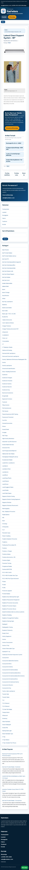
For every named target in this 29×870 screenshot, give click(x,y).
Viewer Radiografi (6, 724)
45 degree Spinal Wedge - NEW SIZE (14, 148)
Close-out (4, 338)
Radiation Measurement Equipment (10, 599)
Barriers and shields (7, 307)
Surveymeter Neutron (7, 685)
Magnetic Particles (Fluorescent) (10, 505)
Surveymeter (5, 657)
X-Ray (3, 736)
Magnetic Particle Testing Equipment (11, 499)
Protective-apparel (7, 590)
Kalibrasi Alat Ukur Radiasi (8, 453)
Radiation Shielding (7, 615)
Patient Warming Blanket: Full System (14, 160)
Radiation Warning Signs (8, 621)
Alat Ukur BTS (5, 259)
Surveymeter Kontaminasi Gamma (10, 682)
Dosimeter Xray (6, 390)
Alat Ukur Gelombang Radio (9, 268)
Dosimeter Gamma (6, 383)
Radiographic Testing (7, 627)
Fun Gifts (4, 420)
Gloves (4, 426)
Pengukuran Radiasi (7, 566)
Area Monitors (5, 295)
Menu (3, 21)
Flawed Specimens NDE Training (10, 414)
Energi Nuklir (5, 396)
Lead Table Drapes (6, 493)
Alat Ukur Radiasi (6, 277)
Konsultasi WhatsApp (12, 128)
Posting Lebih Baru (7, 174)
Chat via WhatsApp (7, 195)
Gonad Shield (5, 429)
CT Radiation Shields (7, 347)
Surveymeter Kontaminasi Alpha (10, 669)
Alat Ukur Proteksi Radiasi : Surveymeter (12, 800)
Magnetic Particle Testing (8, 496)
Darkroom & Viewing (7, 350)
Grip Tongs (4, 435)
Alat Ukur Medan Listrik (7, 271)
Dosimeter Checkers (7, 380)
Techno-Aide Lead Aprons (8, 691)
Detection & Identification (8, 368)
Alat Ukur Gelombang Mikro (8, 265)
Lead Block (5, 475)
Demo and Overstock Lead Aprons (10, 356)
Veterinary (4, 718)
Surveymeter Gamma (7, 666)
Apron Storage (5, 292)
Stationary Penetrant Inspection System (12, 654)
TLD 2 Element (5, 703)
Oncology (4, 523)
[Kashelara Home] (3, 11)
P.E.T (3, 530)
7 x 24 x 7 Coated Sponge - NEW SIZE (13, 154)
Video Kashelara (6, 721)
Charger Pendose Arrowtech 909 (10, 329)
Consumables (5, 341)
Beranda (23, 174)
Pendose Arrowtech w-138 (8, 557)
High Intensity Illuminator (8, 438)
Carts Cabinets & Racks (8, 323)
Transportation (6, 712)
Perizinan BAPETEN (7, 569)
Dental (4, 362)
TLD (3, 700)
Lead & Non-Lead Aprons (8, 463)
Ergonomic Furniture (7, 399)
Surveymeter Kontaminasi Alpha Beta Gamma (13, 676)
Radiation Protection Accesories (10, 603)
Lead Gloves (5, 484)
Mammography (6, 508)
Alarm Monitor (5, 250)
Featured (4, 402)
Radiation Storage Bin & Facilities (10, 618)
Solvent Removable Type (8, 648)
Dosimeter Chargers (7, 377)
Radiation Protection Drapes (9, 606)
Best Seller (5, 310)
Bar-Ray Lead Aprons (7, 301)
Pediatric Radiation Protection (9, 539)
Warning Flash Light (7, 730)
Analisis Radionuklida (7, 283)
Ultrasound (5, 715)
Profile (3, 587)
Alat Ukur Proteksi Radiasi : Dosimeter (11, 767)
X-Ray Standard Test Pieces (9, 743)
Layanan (4, 212)
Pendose (4, 548)
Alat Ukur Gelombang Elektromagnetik (11, 262)
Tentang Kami (5, 209)
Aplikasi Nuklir (5, 286)
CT (3, 344)
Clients (4, 218)
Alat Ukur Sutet (6, 280)
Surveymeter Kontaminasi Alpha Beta (11, 673)
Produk (4, 584)
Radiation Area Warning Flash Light (10, 596)
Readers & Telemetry (7, 630)
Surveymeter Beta (6, 663)
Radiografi (4, 624)
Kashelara (12, 11)
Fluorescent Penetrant (7, 417)
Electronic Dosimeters (7, 393)
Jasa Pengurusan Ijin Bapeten (9, 450)
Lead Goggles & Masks (7, 487)
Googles (4, 432)
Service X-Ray (5, 645)
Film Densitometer (6, 408)
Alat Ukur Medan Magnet (8, 274)
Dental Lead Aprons (7, 365)
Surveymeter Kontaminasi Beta (10, 679)
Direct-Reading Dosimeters (9, 371)
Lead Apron (5, 466)
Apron (3, 289)
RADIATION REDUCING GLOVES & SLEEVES (13, 612)
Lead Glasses (5, 481)
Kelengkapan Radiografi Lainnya (10, 456)
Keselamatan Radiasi (7, 460)
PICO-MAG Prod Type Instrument (10, 578)
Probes (4, 581)
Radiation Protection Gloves (9, 609)
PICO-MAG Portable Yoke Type (10, 575)
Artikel (3, 298)
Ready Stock (5, 633)
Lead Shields (5, 490)
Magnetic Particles (6, 502)
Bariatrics (4, 304)
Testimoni (4, 221)
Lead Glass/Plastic (6, 478)
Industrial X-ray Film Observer (9, 441)
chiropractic (5, 332)
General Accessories (7, 423)
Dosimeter (4, 374)
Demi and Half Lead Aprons (8, 353)
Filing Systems (5, 405)
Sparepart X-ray (6, 651)
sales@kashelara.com (6, 5)
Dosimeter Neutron (7, 386)
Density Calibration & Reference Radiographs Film (14, 359)
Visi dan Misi (5, 727)
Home (6, 29)
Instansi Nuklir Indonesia (8, 444)
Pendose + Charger (7, 551)
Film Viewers (5, 411)
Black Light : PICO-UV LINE (9, 313)
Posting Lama (16, 174)
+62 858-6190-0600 (16, 5)
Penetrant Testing (6, 563)
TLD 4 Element (6, 706)
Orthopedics (5, 526)
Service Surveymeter (7, 642)
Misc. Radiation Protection (8, 511)
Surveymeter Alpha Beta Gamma (10, 660)
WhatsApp (23, 5)
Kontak (4, 17)
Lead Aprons (5, 472)
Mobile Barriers (5, 514)
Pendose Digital (6, 560)
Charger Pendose (6, 326)
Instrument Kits (6, 447)
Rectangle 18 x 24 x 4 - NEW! (13, 143)
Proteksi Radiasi (6, 593)
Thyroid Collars (5, 697)
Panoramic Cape (6, 533)
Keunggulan (5, 215)
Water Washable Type (7, 733)
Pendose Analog (6, 554)
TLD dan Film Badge (7, 709)
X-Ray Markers (5, 739)
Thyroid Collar (5, 694)
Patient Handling (6, 536)
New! (9, 42)
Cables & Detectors (7, 320)
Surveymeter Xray (6, 688)
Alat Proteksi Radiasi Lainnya (9, 256)
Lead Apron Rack (6, 469)
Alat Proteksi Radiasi (7, 253)
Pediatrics (4, 542)
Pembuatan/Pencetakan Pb (9, 545)
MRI (3, 517)
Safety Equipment (6, 636)
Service (4, 639)
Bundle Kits (5, 316)
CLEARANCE (5, 335)
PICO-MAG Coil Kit (6, 572)
